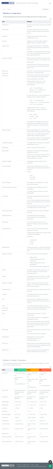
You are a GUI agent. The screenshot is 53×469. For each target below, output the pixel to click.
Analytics (9, 9)
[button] (50, 466)
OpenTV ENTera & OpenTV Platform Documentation (27, 3)
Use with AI (46, 9)
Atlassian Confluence (42, 466)
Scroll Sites (36, 466)
